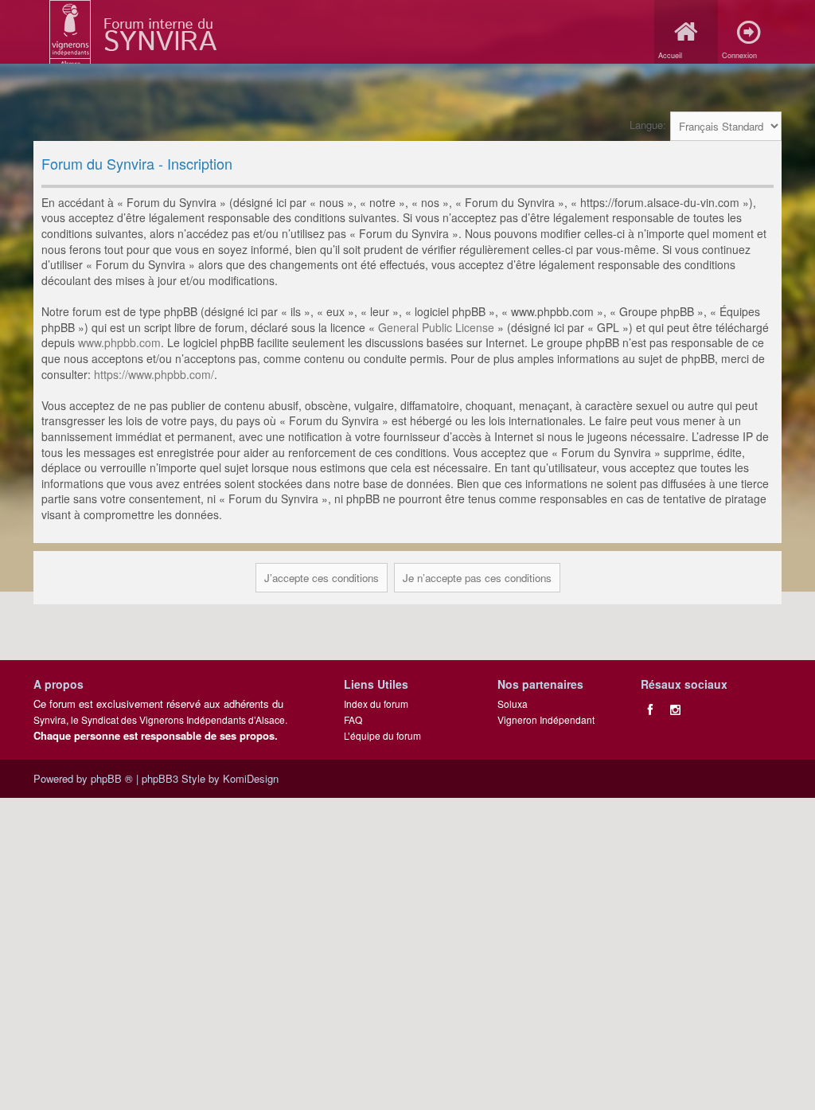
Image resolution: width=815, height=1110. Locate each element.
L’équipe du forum (382, 735)
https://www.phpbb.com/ (154, 374)
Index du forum (376, 703)
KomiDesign (251, 778)
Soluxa (512, 703)
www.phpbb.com (119, 342)
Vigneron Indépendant (546, 719)
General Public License (436, 327)
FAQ (353, 719)
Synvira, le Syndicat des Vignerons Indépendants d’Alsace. (160, 719)
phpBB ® (112, 778)
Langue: (648, 124)
